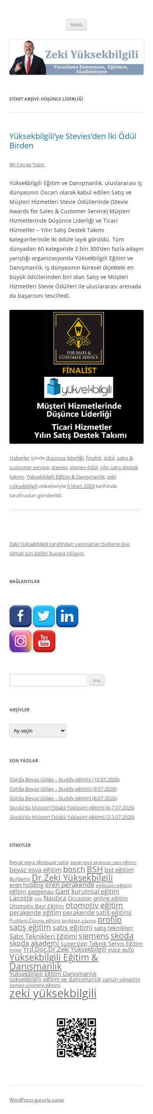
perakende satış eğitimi (97, 912)
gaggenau (41, 891)
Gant (62, 891)
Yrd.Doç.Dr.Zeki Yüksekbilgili (64, 949)
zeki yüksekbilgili (53, 993)
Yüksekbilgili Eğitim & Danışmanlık (65, 476)
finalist (94, 457)
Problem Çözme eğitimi (34, 920)
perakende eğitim (35, 912)
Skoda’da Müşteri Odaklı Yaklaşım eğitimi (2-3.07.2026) (72, 817)
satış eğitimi (73, 927)
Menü (76, 24)
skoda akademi (34, 943)
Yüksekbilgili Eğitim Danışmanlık (53, 973)
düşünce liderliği (65, 457)
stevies (59, 467)
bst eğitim (119, 870)
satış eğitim (30, 927)
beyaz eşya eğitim (35, 870)
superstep (74, 943)
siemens (93, 935)
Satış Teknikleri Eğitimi (43, 936)
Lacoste (21, 897)
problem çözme (79, 920)
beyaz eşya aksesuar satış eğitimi (103, 862)
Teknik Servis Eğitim (116, 943)
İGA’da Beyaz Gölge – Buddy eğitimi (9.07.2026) (63, 788)
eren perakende (70, 884)
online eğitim (110, 898)
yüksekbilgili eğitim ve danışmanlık (55, 979)
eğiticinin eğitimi (114, 885)
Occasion (80, 898)
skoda (122, 935)
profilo (110, 919)
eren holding (26, 885)
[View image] (76, 377)
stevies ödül (84, 467)
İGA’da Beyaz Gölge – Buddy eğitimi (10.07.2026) (64, 779)
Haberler (19, 457)
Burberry (19, 878)
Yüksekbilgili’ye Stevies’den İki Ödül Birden (72, 141)
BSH (95, 869)
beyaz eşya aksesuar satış (39, 862)
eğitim (17, 891)
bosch (74, 869)
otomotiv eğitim (94, 905)
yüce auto (121, 949)
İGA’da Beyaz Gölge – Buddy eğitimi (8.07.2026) (63, 798)
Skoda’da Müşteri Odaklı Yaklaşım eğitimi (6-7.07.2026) (72, 807)
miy (38, 899)
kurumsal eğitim (95, 891)
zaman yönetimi (121, 979)
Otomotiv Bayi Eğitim (36, 906)
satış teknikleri (113, 928)
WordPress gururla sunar (36, 1099)
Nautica (55, 898)
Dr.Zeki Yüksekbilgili (72, 877)
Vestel (15, 950)
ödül (109, 457)
